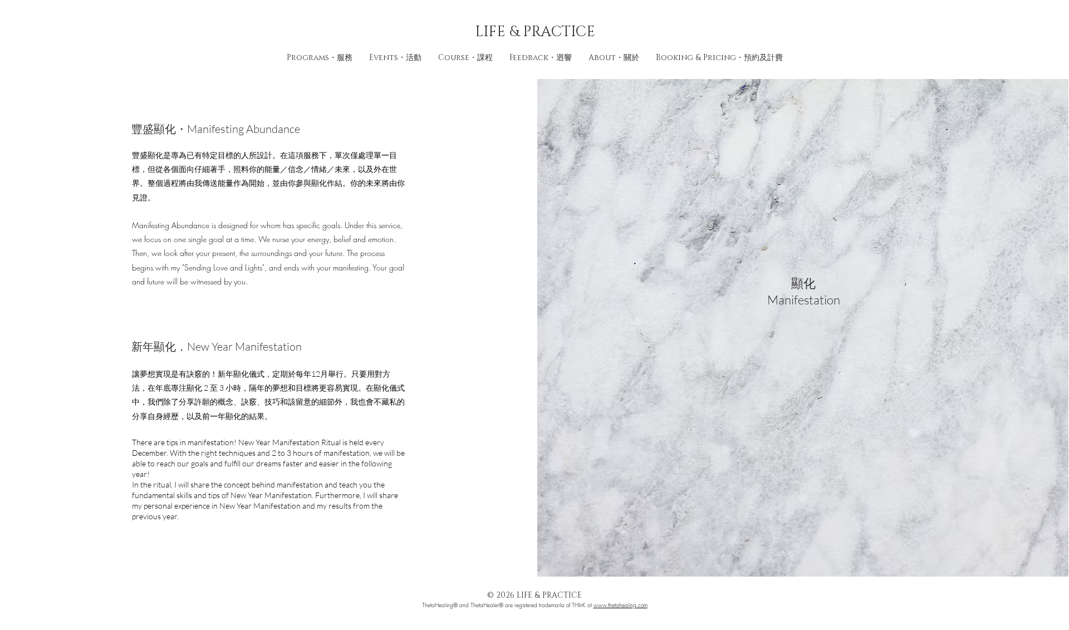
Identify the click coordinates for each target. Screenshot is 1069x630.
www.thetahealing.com (621, 605)
